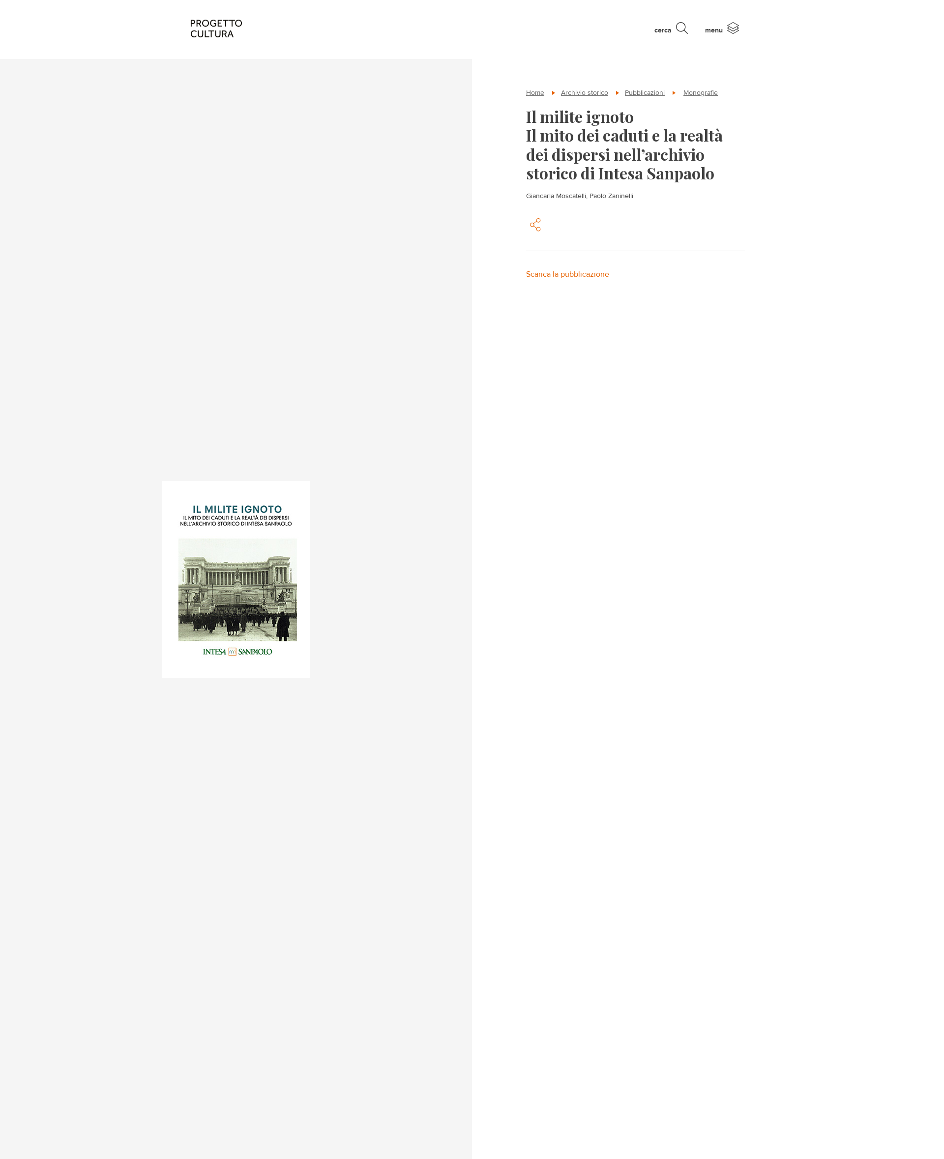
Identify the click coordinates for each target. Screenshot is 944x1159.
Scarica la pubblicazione (567, 274)
